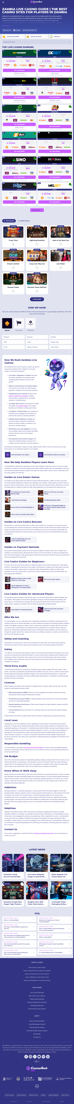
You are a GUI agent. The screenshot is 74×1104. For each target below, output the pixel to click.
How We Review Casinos (36, 1028)
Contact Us (36, 1041)
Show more (36, 210)
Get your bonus (19, 70)
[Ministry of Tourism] (17, 1083)
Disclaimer (36, 1038)
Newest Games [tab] (25, 221)
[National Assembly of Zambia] (27, 1083)
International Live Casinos (36, 1013)
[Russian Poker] (13, 283)
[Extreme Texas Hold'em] (37, 283)
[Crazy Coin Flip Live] (37, 260)
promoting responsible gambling (33, 747)
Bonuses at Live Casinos (37, 1000)
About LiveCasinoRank (36, 1025)
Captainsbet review (19, 100)
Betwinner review (19, 73)
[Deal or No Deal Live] (61, 236)
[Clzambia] (38, 1083)
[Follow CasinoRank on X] (34, 1060)
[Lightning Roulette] (37, 236)
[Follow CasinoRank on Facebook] (26, 1060)
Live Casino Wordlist (36, 996)
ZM (36, 1065)
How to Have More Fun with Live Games (36, 974)
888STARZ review (55, 100)
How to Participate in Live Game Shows (36, 984)
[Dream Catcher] (13, 260)
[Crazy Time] (13, 236)
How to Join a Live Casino (36, 971)
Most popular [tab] (10, 221)
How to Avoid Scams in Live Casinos (37, 978)
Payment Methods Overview (36, 1006)
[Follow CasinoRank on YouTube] (39, 1060)
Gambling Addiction (36, 1009)
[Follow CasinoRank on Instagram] (30, 1060)
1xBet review (55, 73)
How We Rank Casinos (36, 1031)
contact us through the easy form (44, 833)
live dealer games (22, 405)
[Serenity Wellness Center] (33, 1090)
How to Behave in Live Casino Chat (36, 981)
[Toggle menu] (3, 2)
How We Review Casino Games (36, 1035)
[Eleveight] (54, 1083)
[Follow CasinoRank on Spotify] (43, 1060)
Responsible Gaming (37, 1003)
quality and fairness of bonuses (18, 396)
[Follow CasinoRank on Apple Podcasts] (47, 1060)
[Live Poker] (61, 260)
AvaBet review (19, 127)
